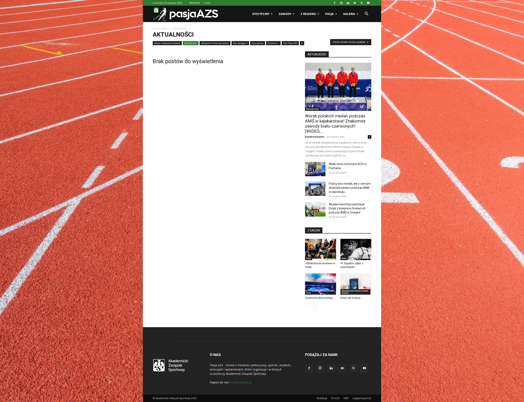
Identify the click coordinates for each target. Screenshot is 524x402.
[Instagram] (341, 3)
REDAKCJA (194, 2)
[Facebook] (334, 3)
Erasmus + (273, 43)
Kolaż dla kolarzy (350, 297)
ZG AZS (335, 398)
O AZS (207, 2)
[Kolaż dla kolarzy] (356, 284)
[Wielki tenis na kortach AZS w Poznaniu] (315, 169)
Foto (308, 258)
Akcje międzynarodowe (167, 43)
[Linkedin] (348, 3)
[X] (361, 3)
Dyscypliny (260, 14)
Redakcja (322, 398)
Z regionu (308, 14)
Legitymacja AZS (361, 398)
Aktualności (190, 43)
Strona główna (161, 28)
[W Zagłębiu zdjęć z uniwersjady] (356, 249)
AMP (346, 398)
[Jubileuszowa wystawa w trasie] (320, 249)
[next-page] (314, 306)
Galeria (349, 14)
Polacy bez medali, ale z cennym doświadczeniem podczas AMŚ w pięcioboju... (350, 187)
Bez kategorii (240, 43)
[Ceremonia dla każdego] (320, 284)
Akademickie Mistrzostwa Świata (355, 291)
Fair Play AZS (290, 43)
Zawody (285, 14)
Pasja (329, 14)
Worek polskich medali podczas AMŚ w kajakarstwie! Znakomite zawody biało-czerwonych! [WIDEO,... (335, 123)
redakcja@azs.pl (240, 382)
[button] (366, 14)
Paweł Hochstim (314, 136)
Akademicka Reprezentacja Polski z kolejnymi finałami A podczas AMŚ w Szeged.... (347, 208)
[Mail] (355, 3)
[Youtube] (368, 3)
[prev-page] (307, 306)
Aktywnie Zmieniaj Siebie (215, 43)
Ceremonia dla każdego (319, 297)
